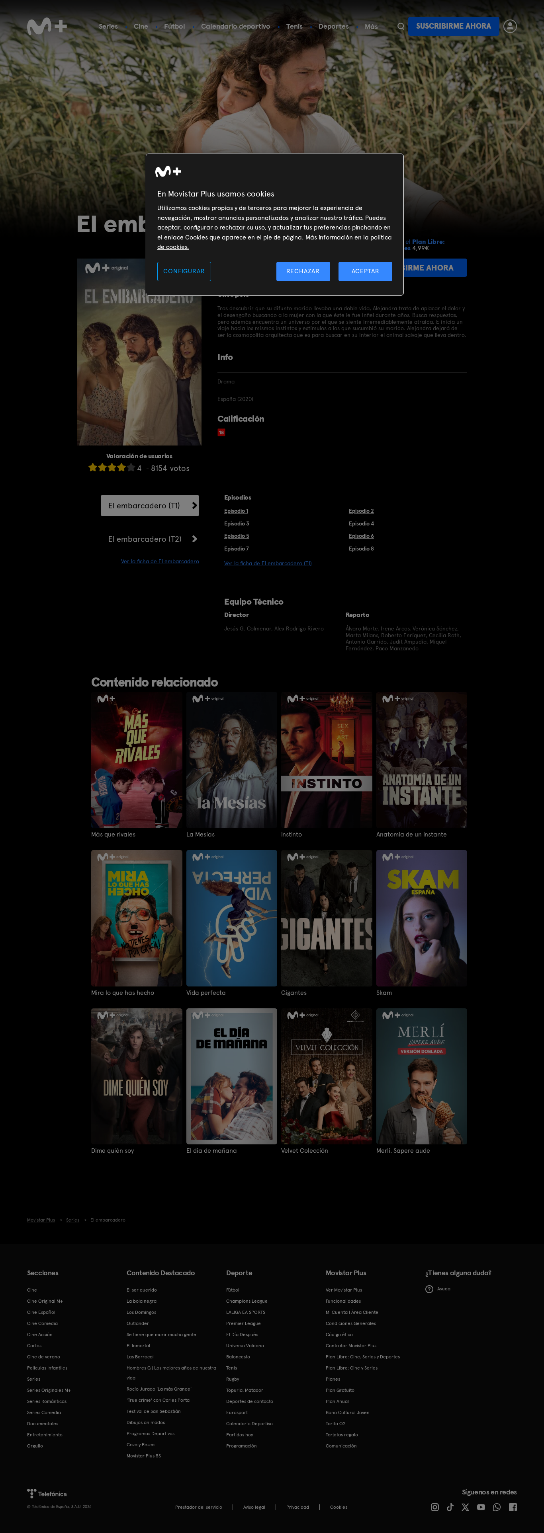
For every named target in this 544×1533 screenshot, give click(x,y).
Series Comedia (44, 1412)
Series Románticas (47, 1401)
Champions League (247, 1301)
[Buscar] (400, 26)
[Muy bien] (131, 467)
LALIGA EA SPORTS (245, 1312)
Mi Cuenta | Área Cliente (352, 1312)
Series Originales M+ (49, 1390)
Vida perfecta (206, 992)
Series (108, 26)
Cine (141, 26)
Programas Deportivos (150, 1433)
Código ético (339, 1334)
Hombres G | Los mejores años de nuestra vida (171, 1373)
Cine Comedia (42, 1323)
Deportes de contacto (249, 1401)
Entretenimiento (45, 1435)
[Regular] (112, 467)
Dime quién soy (112, 1150)
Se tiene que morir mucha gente (161, 1334)
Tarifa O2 (336, 1423)
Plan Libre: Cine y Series (352, 1368)
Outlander (138, 1323)
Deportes (334, 26)
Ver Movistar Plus (344, 1290)
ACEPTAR (366, 271)
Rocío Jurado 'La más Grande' (159, 1389)
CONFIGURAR (184, 271)
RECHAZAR (303, 271)
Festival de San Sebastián (154, 1411)
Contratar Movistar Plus (351, 1345)
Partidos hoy (239, 1435)
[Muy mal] (92, 467)
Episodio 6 (361, 536)
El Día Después (242, 1334)
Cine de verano (43, 1357)
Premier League (243, 1323)
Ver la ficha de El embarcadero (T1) (268, 563)
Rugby (232, 1379)
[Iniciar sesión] (510, 26)
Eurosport (237, 1412)
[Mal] (102, 467)
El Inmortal (138, 1345)
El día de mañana (211, 1150)
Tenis (294, 26)
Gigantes (294, 992)
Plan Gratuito (340, 1390)
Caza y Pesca (141, 1444)
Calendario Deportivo (249, 1423)
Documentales (42, 1423)
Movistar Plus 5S (144, 1456)
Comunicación (341, 1446)
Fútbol (174, 26)
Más (371, 27)
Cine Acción (40, 1334)
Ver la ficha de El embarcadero (160, 561)
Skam (384, 992)
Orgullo (35, 1446)
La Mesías (200, 834)
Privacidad (297, 1507)
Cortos (34, 1345)
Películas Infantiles (47, 1368)
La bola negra (142, 1301)
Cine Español (41, 1312)
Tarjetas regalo (342, 1435)
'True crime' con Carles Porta (158, 1400)
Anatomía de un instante (411, 834)
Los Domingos (141, 1312)
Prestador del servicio (198, 1507)
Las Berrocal (140, 1357)
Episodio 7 (236, 548)
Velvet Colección (304, 1150)
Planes (333, 1379)
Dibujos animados (146, 1422)
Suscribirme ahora (453, 26)
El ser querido (142, 1290)
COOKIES (338, 1507)
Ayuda (443, 1289)
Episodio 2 (361, 511)
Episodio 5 (236, 536)
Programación (241, 1446)
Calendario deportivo (235, 26)
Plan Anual (337, 1401)
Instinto (291, 834)
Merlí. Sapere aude (403, 1150)
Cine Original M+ (45, 1301)
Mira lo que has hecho (122, 992)
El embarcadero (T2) (145, 539)
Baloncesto (238, 1357)
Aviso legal (254, 1507)
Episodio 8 (361, 548)
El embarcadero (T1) (144, 505)
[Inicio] (47, 26)
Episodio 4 (361, 523)
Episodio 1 (236, 511)
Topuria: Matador (244, 1390)
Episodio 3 (236, 523)
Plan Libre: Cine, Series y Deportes (363, 1357)
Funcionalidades (343, 1301)
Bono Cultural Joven (348, 1412)
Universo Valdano (245, 1345)
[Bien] (121, 467)
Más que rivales (113, 834)
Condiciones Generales (351, 1323)
